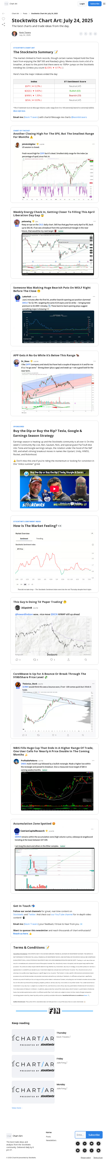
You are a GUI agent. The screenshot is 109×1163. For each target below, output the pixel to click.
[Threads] (92, 1150)
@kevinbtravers (79, 117)
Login (82, 3)
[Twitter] (78, 1144)
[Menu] (104, 3)
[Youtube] (92, 1144)
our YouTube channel (62, 914)
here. (86, 995)
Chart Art (15, 14)
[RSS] (98, 1150)
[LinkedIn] (85, 1144)
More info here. (19, 111)
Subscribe (94, 3)
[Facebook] (78, 1150)
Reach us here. (21, 933)
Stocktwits (18, 914)
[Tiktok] (98, 1144)
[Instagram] (85, 1150)
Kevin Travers (25, 32)
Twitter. (32, 914)
